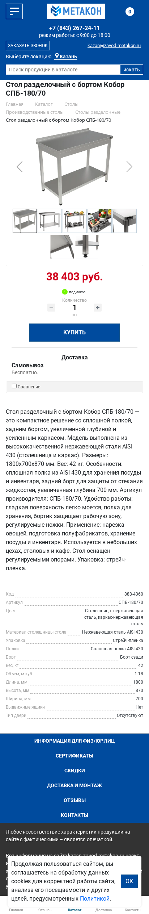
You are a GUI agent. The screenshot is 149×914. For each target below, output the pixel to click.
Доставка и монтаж (74, 785)
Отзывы (75, 800)
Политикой (95, 898)
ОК (129, 881)
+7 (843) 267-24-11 (74, 28)
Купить (74, 332)
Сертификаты (74, 756)
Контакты (74, 815)
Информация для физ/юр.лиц (74, 741)
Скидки (74, 770)
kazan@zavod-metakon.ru (114, 45)
